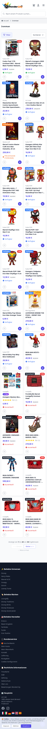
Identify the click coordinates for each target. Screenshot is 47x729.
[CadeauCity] (2, 713)
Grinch (3, 585)
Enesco (3, 621)
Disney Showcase (7, 608)
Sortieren (37, 35)
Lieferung (4, 655)
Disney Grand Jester (8, 611)
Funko (3, 630)
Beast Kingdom (6, 624)
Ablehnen (16, 726)
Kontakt (4, 652)
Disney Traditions (7, 602)
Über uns (4, 684)
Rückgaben (5, 659)
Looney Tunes (6, 588)
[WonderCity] (9, 713)
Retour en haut (24, 550)
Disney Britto (6, 605)
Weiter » (29, 546)
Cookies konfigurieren (9, 662)
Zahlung (4, 678)
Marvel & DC (5, 579)
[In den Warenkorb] (20, 77)
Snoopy (4, 582)
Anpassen (6, 726)
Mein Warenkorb (7, 649)
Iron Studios (5, 633)
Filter (8, 35)
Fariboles (4, 627)
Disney (3, 573)
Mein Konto (5, 646)
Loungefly (4, 599)
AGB (2, 675)
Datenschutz (5, 681)
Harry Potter (5, 576)
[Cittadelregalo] (6, 713)
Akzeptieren (26, 726)
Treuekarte (5, 672)
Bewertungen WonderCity (10, 687)
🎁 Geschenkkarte (7, 643)
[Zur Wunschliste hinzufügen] (4, 77)
